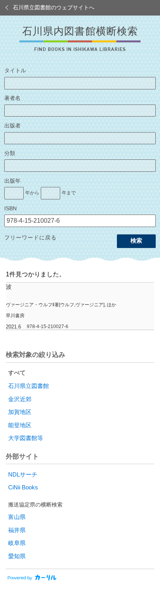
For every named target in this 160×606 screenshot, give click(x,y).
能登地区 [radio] (19, 425)
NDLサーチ (22, 475)
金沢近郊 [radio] (19, 399)
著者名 (12, 98)
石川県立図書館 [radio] (28, 386)
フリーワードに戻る (30, 238)
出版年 (12, 181)
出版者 (12, 126)
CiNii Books (23, 487)
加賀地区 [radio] (19, 412)
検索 (136, 241)
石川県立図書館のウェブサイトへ (53, 7)
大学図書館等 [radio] (25, 438)
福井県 (17, 530)
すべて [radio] (17, 373)
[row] (80, 306)
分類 (9, 153)
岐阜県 (17, 543)
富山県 (17, 517)
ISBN (10, 208)
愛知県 (17, 556)
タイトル (15, 70)
